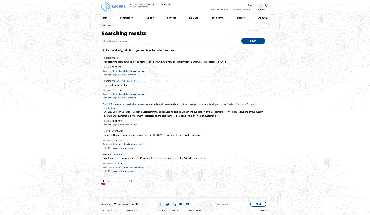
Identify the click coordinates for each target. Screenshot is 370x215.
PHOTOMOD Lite (112, 58)
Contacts (260, 9)
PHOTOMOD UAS (112, 154)
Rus (250, 5)
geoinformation (115, 144)
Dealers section (242, 9)
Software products (127, 74)
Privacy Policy (195, 210)
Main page (106, 24)
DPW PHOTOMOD (113, 131)
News (134, 124)
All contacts (132, 210)
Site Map (265, 210)
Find (253, 41)
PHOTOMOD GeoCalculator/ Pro (120, 81)
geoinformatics (115, 71)
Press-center (124, 124)
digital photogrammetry (133, 71)
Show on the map (109, 210)
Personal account (219, 9)
